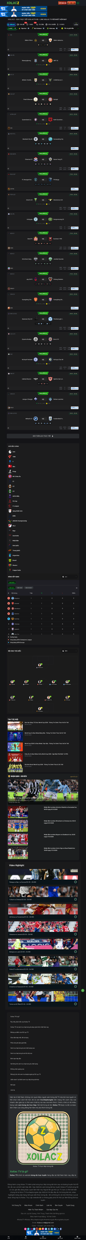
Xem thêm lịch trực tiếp (42, 436)
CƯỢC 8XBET (71, 3)
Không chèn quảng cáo (17, 1069)
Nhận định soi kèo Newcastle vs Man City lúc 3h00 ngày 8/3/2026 (33, 798)
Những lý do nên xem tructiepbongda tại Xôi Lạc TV (25, 1074)
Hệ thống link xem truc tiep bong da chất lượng (24, 1064)
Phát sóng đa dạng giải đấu (18, 1043)
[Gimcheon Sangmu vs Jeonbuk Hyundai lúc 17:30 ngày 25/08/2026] (43, 261)
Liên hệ (12, 1090)
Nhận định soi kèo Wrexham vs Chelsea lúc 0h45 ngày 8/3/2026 (60, 822)
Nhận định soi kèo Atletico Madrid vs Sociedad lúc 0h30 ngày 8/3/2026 (60, 808)
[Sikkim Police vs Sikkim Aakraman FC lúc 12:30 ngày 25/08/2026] (43, 42)
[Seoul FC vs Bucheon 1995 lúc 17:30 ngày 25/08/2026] (43, 240)
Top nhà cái (62, 3)
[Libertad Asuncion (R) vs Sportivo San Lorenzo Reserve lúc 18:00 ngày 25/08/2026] (43, 381)
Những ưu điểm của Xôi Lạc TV (19, 1032)
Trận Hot (25, 28)
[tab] (11, 24)
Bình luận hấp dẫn (15, 1058)
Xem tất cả (73, 776)
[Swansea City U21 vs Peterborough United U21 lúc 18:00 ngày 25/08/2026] (43, 321)
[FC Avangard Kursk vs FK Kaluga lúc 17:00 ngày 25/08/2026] (43, 181)
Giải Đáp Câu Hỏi (52, 1209)
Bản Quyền (59, 1205)
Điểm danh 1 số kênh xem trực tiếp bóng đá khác (24, 1079)
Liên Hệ (49, 1205)
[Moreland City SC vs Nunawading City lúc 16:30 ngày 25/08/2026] (43, 141)
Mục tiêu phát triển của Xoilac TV (20, 1022)
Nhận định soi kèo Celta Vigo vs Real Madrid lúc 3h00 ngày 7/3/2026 (59, 849)
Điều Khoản (28, 1205)
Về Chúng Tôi (16, 1205)
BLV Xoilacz (39, 28)
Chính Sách (39, 1205)
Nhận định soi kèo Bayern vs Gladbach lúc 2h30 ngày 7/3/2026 (59, 835)
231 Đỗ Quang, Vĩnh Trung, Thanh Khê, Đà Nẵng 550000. (46, 1213)
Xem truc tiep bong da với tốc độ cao (21, 1053)
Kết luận (12, 1085)
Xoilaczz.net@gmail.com (45, 1223)
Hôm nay (53, 28)
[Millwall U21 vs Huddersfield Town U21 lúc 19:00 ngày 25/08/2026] (43, 420)
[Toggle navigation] (78, 3)
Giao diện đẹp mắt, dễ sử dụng (19, 1037)
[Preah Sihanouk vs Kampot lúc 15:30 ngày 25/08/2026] (43, 101)
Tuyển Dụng (70, 1205)
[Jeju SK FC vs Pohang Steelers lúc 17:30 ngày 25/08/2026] (43, 281)
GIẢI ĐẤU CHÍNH (13, 446)
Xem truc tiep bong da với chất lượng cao (22, 1048)
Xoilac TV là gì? (15, 1016)
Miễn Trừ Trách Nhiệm (35, 1209)
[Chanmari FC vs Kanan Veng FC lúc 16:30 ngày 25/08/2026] (43, 161)
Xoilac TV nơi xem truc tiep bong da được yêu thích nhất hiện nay (29, 1027)
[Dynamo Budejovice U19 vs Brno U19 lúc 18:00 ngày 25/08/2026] (43, 341)
